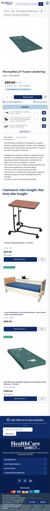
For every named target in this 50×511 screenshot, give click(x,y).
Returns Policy (41, 102)
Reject (43, 502)
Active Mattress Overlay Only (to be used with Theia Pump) (20, 119)
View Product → (20, 259)
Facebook (19, 481)
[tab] (8, 137)
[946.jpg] (25, 218)
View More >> (25, 131)
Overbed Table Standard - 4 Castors (18, 243)
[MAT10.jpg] (25, 357)
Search (40, 4)
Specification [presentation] (21, 137)
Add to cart (28, 97)
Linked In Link (30, 481)
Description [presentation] (8, 137)
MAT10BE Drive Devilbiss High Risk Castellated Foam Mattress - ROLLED (25, 383)
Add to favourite (42, 259)
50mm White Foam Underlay (20, 112)
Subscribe (9, 434)
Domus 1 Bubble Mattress (19, 126)
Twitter (25, 481)
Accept (32, 502)
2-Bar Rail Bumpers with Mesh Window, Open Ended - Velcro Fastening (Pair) (25, 313)
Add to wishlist (45, 97)
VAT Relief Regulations (13, 102)
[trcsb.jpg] (25, 287)
